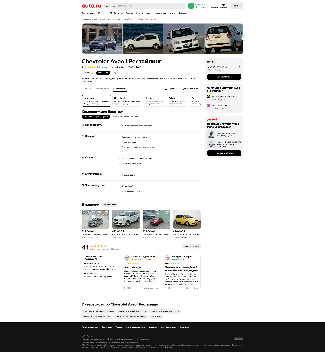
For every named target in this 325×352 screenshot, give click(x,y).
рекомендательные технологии (128, 342)
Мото (104, 13)
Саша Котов (184, 327)
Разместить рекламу (90, 327)
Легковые (90, 13)
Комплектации (120, 89)
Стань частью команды (135, 327)
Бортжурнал (160, 13)
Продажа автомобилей (89, 19)
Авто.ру (91, 6)
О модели (86, 89)
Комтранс (118, 13)
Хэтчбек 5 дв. (139, 19)
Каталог (129, 13)
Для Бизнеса (107, 327)
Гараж (148, 13)
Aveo (118, 19)
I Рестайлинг (128, 19)
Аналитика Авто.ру (168, 327)
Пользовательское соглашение (93, 339)
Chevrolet (111, 19)
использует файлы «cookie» (104, 345)
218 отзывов (103, 67)
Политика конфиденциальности (120, 339)
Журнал (172, 13)
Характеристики (101, 89)
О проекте (153, 327)
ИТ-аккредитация (143, 339)
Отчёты (139, 13)
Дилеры (182, 13)
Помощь (119, 327)
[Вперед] (243, 38)
